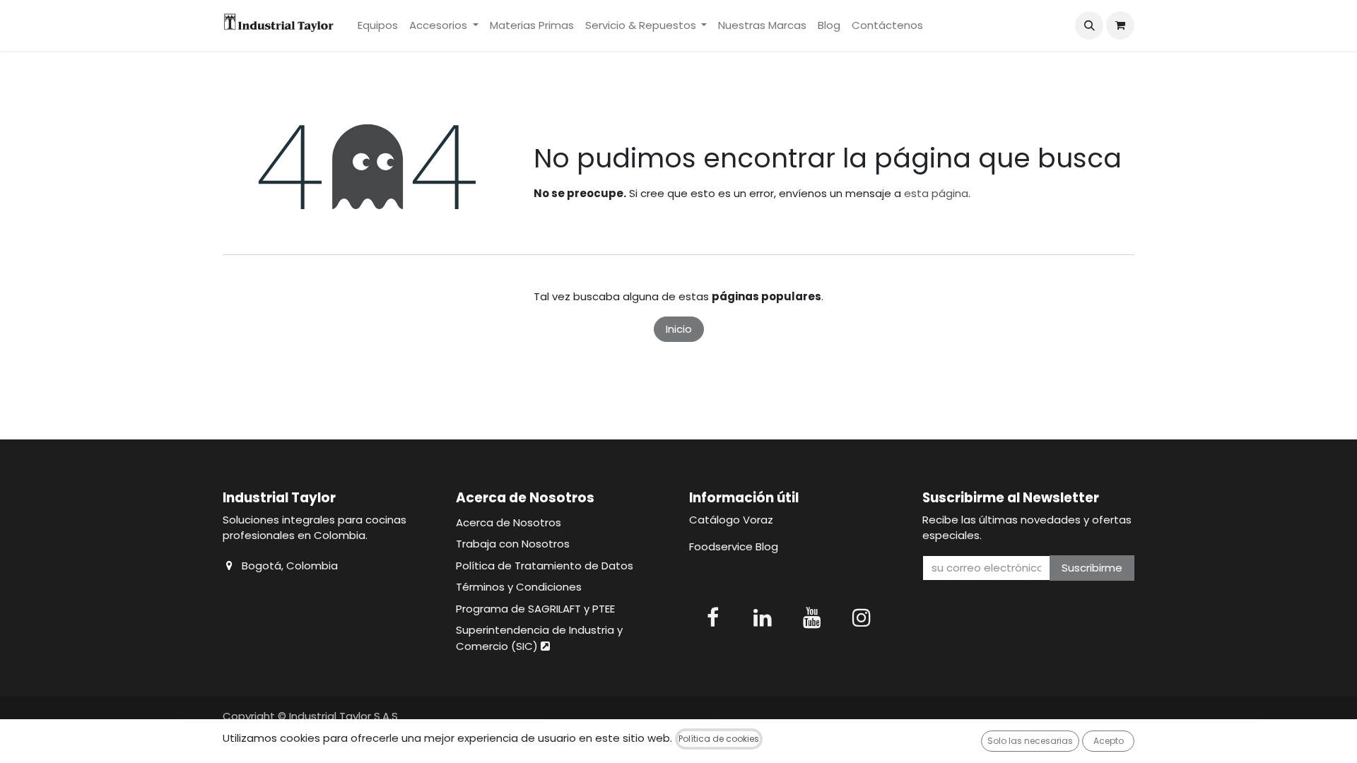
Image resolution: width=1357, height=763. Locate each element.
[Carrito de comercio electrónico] (1120, 25)
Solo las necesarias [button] (1030, 741)
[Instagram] (861, 617)
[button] (1089, 25)
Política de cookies (718, 739)
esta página (936, 193)
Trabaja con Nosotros (513, 543)
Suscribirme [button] (1092, 567)
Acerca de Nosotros (508, 522)
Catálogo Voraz (731, 519)
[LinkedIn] (762, 617)
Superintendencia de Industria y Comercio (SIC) (539, 637)
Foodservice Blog (733, 546)
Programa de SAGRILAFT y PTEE (535, 608)
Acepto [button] (1108, 741)
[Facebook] (712, 617)
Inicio (679, 328)
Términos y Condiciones (519, 586)
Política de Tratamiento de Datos (544, 565)
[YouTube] (812, 617)
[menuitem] (378, 26)
